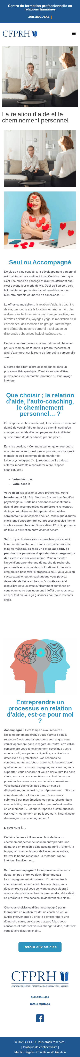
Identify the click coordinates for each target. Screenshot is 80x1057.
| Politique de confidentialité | (40, 1047)
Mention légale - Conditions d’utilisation (40, 1052)
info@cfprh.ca (40, 1003)
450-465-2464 (38, 17)
